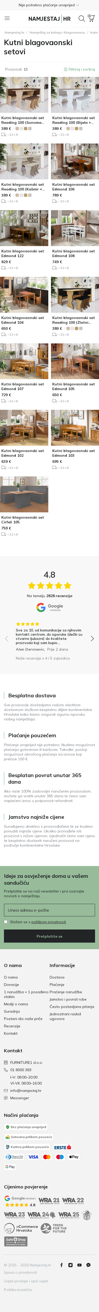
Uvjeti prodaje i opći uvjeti (26, 1281)
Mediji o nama (16, 1004)
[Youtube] (81, 1265)
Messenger (19, 1098)
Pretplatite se (49, 936)
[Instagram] (72, 1265)
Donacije (11, 984)
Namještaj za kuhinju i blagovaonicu (57, 32)
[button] (49, 5)
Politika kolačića (18, 1289)
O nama (11, 977)
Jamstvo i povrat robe (68, 999)
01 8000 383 (20, 1069)
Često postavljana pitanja (72, 1006)
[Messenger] (90, 1265)
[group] (49, 635)
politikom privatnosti (48, 922)
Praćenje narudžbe (66, 992)
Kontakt (10, 1033)
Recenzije (12, 1026)
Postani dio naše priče (23, 1018)
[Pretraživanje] (82, 19)
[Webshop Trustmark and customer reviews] (16, 1241)
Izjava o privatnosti (20, 1272)
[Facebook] (63, 1265)
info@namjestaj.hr (25, 1090)
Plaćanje (57, 984)
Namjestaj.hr (14, 32)
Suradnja (12, 1011)
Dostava (57, 977)
